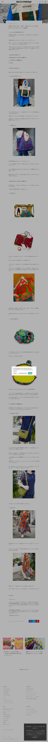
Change (30, 373)
